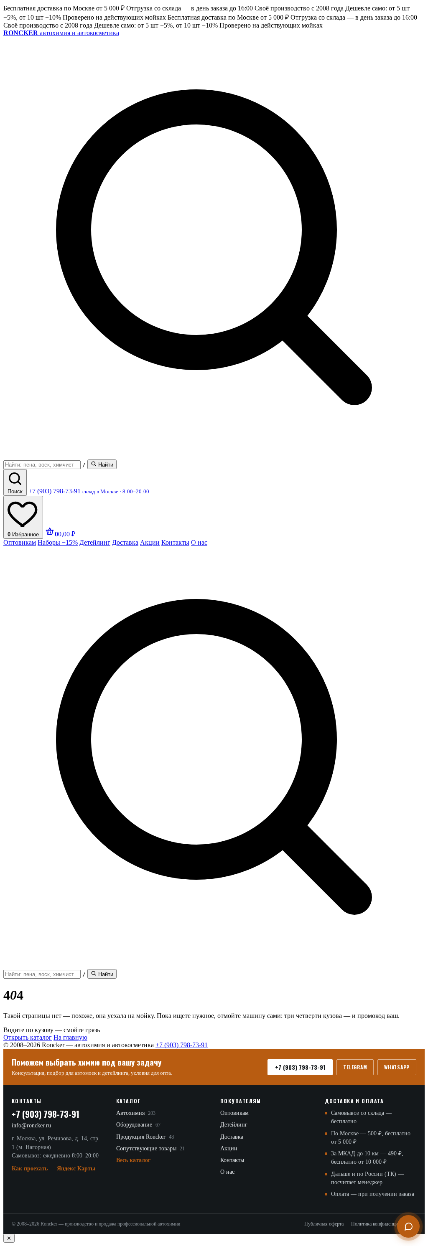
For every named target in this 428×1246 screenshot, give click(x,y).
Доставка (125, 542)
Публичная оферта (324, 1224)
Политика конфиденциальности (383, 1224)
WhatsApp (397, 1067)
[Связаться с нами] (408, 1226)
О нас (199, 542)
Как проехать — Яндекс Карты (53, 1168)
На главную (70, 1037)
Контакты (175, 542)
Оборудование (138, 1125)
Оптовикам (19, 542)
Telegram (355, 1067)
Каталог (128, 1100)
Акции (150, 542)
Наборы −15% (58, 542)
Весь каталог (133, 1160)
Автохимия (135, 1113)
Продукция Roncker (145, 1137)
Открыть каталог (27, 1037)
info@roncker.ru (31, 1125)
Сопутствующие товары (150, 1148)
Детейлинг (94, 542)
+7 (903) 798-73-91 (181, 1044)
